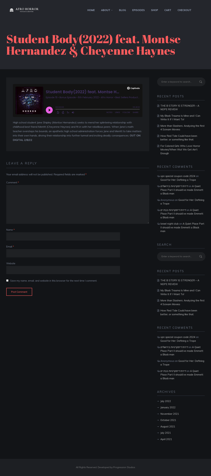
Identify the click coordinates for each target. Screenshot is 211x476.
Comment (12, 182)
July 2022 (165, 401)
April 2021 (166, 439)
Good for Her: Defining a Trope (178, 179)
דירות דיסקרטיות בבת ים (173, 210)
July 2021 (165, 432)
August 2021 (167, 426)
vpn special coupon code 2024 (177, 176)
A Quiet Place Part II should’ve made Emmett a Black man (181, 190)
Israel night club (169, 223)
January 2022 (168, 407)
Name (10, 229)
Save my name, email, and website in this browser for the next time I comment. (53, 280)
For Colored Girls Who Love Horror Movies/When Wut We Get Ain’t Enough (180, 149)
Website (10, 263)
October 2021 (168, 420)
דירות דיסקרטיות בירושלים (174, 186)
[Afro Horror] (26, 10)
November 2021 (169, 413)
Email (10, 246)
